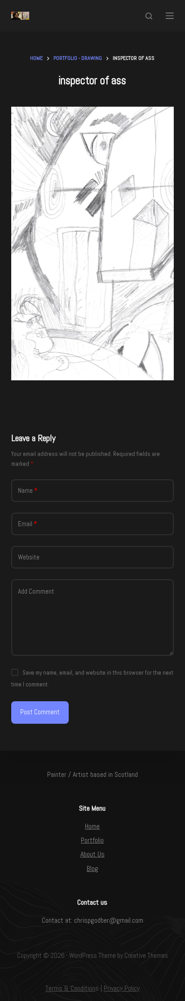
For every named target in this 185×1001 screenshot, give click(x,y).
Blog (92, 868)
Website (29, 557)
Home (92, 826)
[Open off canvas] (170, 16)
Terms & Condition (70, 988)
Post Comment (40, 712)
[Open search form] (148, 16)
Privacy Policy (122, 988)
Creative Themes (146, 955)
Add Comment (36, 591)
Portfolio (92, 840)
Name (27, 490)
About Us (92, 854)
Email (27, 523)
